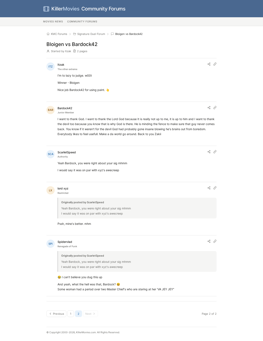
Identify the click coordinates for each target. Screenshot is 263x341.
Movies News (53, 21)
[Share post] (209, 64)
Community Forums (88, 9)
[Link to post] (215, 64)
